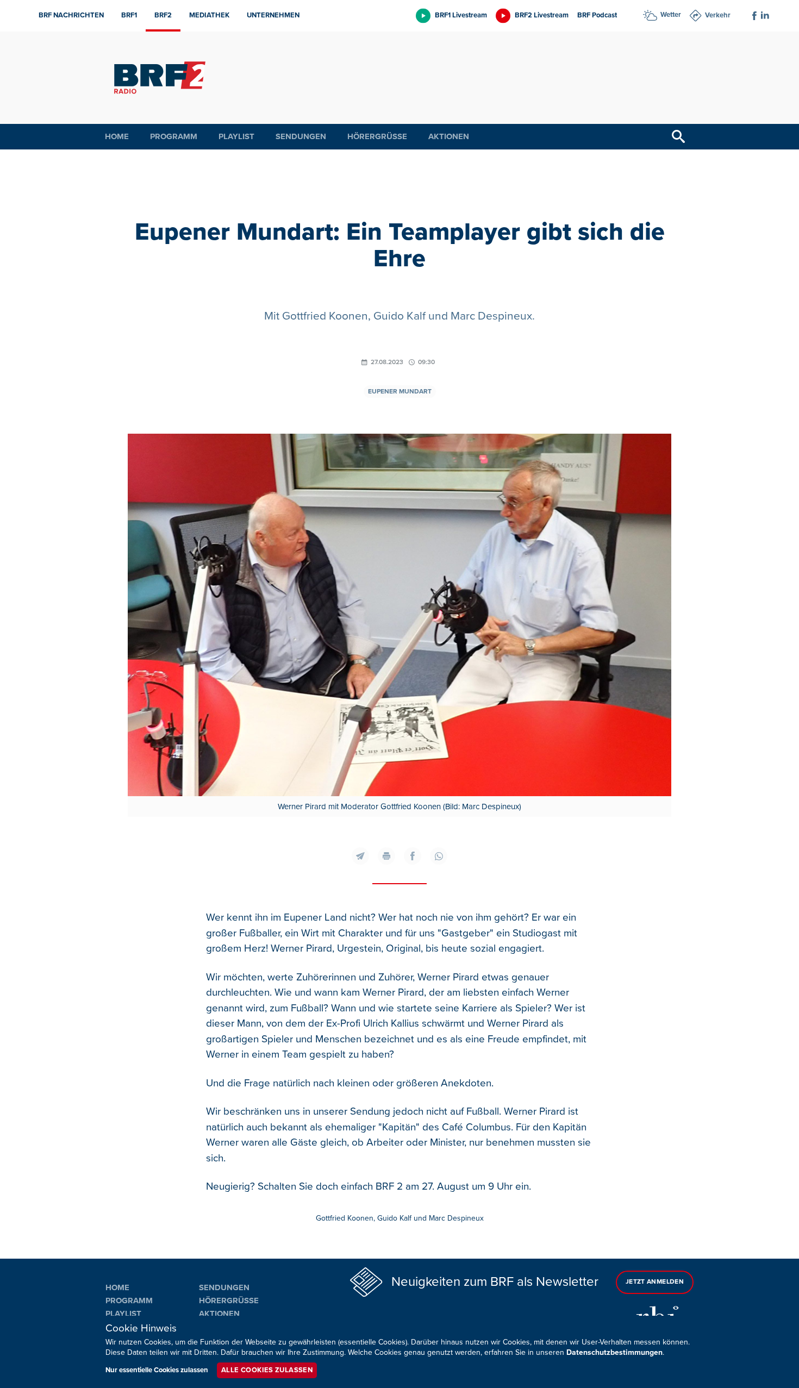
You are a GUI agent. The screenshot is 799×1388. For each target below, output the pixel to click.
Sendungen (301, 136)
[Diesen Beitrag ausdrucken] (386, 856)
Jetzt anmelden (655, 1282)
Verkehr (718, 15)
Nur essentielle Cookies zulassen (156, 1370)
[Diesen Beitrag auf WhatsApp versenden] (438, 856)
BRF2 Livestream (542, 15)
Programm (173, 136)
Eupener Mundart (400, 391)
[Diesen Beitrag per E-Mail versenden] (360, 856)
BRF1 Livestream (461, 15)
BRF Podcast (597, 15)
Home (117, 136)
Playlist (236, 136)
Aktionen (448, 136)
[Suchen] (678, 136)
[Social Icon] (754, 15)
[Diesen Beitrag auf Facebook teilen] (412, 856)
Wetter (670, 14)
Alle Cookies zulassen (267, 1370)
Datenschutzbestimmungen (614, 1352)
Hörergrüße (377, 136)
